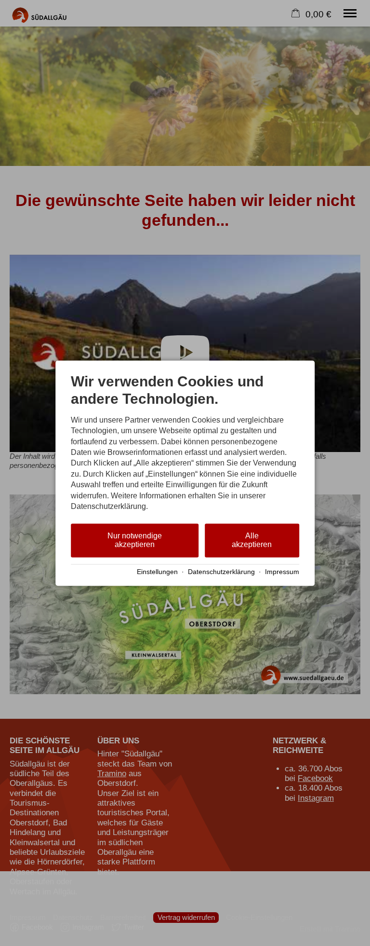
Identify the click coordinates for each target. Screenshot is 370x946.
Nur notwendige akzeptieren (134, 540)
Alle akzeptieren (252, 540)
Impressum (282, 572)
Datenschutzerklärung (221, 572)
